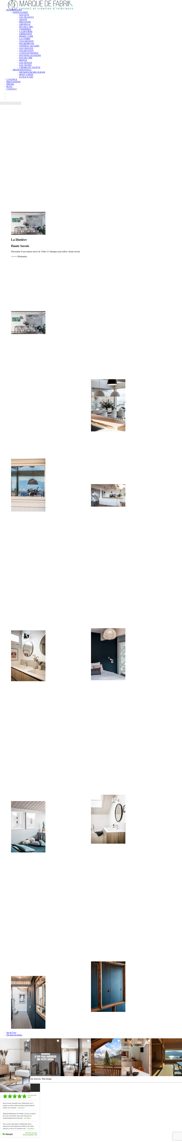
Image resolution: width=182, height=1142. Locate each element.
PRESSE (10, 84)
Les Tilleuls (26, 17)
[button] (15, 1065)
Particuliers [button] (20, 12)
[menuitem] (93, 43)
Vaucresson (26, 41)
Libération (25, 34)
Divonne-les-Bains (30, 55)
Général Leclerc (29, 46)
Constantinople (29, 53)
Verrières (25, 29)
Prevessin (25, 22)
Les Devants (26, 51)
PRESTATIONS (13, 82)
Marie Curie (26, 36)
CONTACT (11, 89)
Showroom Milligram (32, 72)
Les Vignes (25, 65)
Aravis (23, 19)
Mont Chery (26, 74)
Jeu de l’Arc (26, 27)
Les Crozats (26, 48)
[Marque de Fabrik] (91, 3)
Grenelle (25, 24)
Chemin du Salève (29, 67)
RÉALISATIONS (14, 10)
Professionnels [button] (22, 70)
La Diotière (26, 31)
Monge (23, 60)
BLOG (9, 86)
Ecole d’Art (26, 77)
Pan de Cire (25, 58)
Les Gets (24, 15)
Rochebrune (26, 43)
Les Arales (25, 62)
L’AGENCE (11, 79)
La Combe (24, 39)
